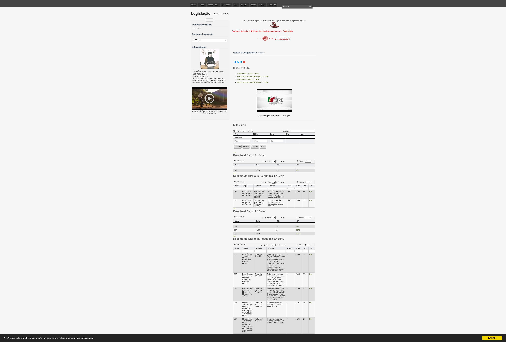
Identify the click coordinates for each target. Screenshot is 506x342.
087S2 (298, 233)
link (297, 171)
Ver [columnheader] (302, 134)
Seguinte (254, 147)
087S (298, 230)
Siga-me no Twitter (211, 20)
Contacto (272, 5)
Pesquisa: (286, 131)
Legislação (200, 13)
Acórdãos (226, 5)
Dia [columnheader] (287, 134)
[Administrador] (209, 59)
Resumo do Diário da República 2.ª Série (252, 82)
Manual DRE (196, 29)
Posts (202, 5)
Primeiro (237, 147)
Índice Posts (213, 5)
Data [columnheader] (272, 134)
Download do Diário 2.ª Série (248, 79)
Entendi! (492, 338)
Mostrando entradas (243, 131)
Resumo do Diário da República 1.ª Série (252, 76)
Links (253, 5)
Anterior (246, 147)
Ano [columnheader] (236, 134)
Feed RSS (208, 20)
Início (193, 5)
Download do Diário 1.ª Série (248, 74)
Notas (262, 5)
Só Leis (244, 5)
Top (234, 152)
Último (263, 147)
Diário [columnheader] (255, 134)
